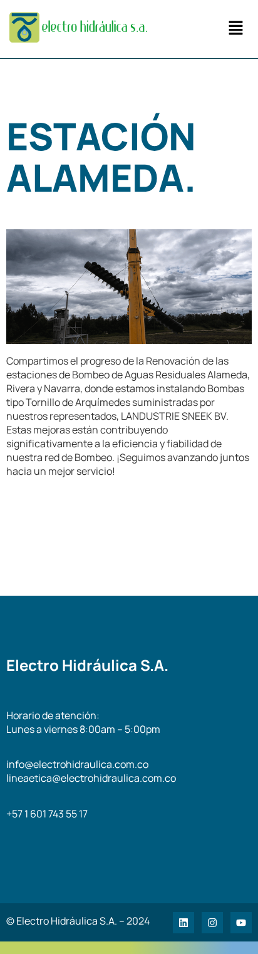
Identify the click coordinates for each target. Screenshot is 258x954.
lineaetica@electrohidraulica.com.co (91, 778)
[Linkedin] (183, 922)
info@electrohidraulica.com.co (77, 764)
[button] (236, 29)
